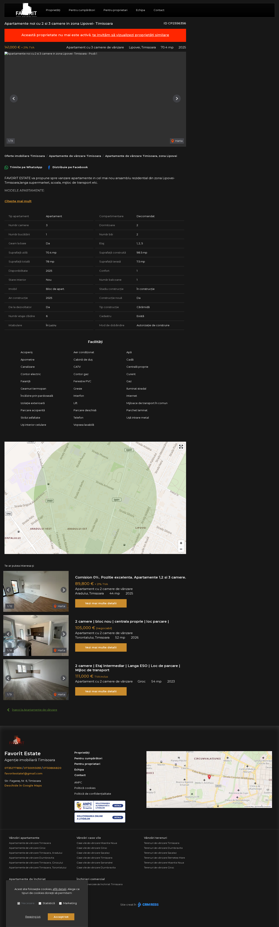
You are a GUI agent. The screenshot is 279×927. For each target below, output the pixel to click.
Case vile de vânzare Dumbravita (96, 867)
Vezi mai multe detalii (101, 603)
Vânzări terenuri (155, 837)
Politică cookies (84, 788)
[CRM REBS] (148, 904)
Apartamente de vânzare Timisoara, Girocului (36, 862)
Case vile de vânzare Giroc (92, 847)
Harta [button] (179, 140)
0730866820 (52, 768)
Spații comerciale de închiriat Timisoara (100, 884)
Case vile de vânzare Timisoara (94, 857)
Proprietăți (53, 10)
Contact (159, 10)
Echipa (140, 10)
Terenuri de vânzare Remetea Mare (164, 857)
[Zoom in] (181, 543)
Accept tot (61, 916)
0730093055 (32, 768)
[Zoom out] (181, 549)
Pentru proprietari (115, 10)
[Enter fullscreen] (181, 447)
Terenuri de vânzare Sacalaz (160, 852)
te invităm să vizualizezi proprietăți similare (130, 35)
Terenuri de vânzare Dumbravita (163, 847)
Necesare (28, 903)
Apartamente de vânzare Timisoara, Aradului (35, 852)
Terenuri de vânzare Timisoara (161, 842)
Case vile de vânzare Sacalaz (93, 852)
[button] (14, 99)
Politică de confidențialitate (92, 793)
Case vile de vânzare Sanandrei (95, 862)
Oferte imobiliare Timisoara (24, 155)
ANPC (78, 782)
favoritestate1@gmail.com (23, 773)
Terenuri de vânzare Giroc (159, 867)
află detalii (59, 889)
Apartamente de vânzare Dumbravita (31, 857)
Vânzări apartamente (24, 837)
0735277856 (13, 768)
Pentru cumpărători (82, 10)
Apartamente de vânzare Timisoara (75, 155)
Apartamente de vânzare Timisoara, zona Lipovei (141, 155)
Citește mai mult (17, 201)
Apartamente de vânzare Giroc (27, 847)
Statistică (49, 903)
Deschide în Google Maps (23, 785)
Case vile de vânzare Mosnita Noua (97, 842)
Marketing (70, 903)
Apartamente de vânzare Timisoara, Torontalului (37, 867)
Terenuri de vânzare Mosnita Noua (164, 862)
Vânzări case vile (89, 837)
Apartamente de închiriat (27, 879)
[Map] (95, 498)
